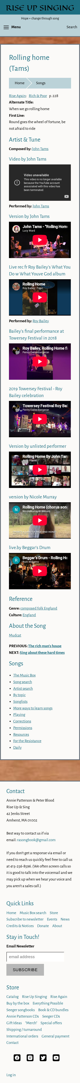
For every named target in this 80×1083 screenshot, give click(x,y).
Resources (21, 735)
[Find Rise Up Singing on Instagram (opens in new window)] (30, 1060)
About (57, 926)
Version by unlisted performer (37, 446)
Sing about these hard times (42, 653)
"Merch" (31, 1023)
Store (54, 913)
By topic (19, 695)
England (29, 615)
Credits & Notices (20, 926)
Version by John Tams (29, 216)
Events (52, 919)
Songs (40, 83)
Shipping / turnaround (24, 1030)
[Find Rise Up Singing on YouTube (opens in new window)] (56, 1060)
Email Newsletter (20, 946)
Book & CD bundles (53, 1010)
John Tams (40, 149)
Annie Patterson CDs (22, 1016)
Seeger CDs (51, 1016)
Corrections (22, 721)
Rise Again (17, 96)
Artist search (23, 689)
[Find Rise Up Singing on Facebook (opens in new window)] (17, 1060)
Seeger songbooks (20, 1010)
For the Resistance (27, 741)
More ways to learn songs (32, 708)
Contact (15, 791)
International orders (22, 1036)
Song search (22, 682)
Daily (17, 748)
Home (20, 83)
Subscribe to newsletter (25, 919)
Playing (19, 715)
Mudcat (15, 635)
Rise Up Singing (34, 997)
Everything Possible (48, 1003)
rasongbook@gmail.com (36, 840)
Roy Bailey (41, 321)
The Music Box (24, 675)
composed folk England (38, 608)
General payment (55, 1036)
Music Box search (33, 913)
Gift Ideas (14, 1023)
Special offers (51, 1023)
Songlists (20, 702)
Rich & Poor (38, 96)
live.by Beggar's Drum (29, 547)
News (65, 919)
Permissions (22, 728)
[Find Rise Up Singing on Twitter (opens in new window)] (43, 1060)
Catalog (12, 997)
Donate (43, 926)
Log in (11, 1075)
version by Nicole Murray (33, 497)
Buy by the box (17, 1003)
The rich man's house (44, 646)
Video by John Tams (28, 159)
